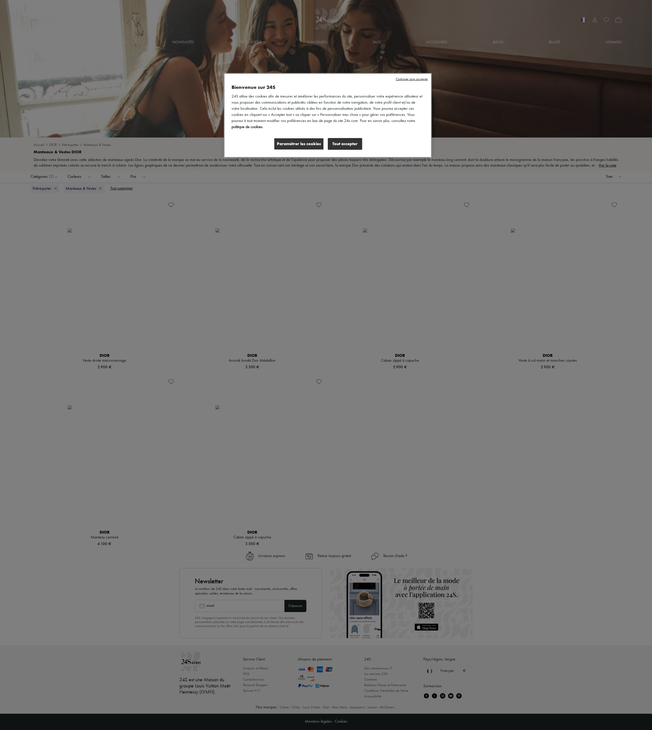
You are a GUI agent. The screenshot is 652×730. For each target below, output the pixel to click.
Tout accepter (345, 143)
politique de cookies (247, 127)
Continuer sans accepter (412, 79)
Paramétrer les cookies (299, 143)
